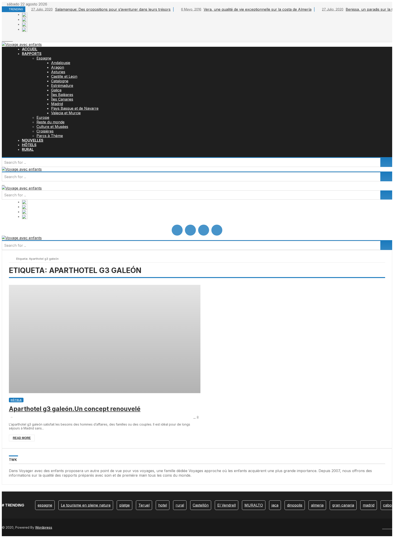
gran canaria (343, 505)
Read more (22, 438)
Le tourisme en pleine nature (86, 505)
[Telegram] (11, 39)
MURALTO (253, 505)
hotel (162, 505)
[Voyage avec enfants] (22, 44)
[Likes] (3, 39)
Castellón (201, 505)
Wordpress (43, 527)
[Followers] (6, 39)
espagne (45, 505)
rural (180, 505)
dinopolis (294, 505)
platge (124, 505)
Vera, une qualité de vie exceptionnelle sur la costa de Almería (246, 9)
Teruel (144, 505)
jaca (275, 505)
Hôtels (16, 400)
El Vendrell (226, 505)
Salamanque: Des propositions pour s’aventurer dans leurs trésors (101, 9)
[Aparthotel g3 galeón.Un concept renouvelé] (104, 339)
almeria (317, 505)
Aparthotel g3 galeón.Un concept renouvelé (74, 408)
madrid (368, 505)
